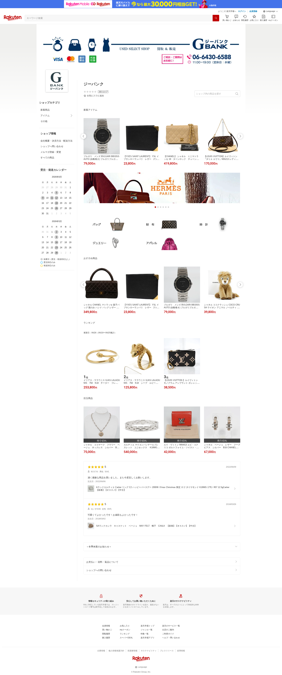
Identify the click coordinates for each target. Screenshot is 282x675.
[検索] (216, 18)
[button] (270, 11)
